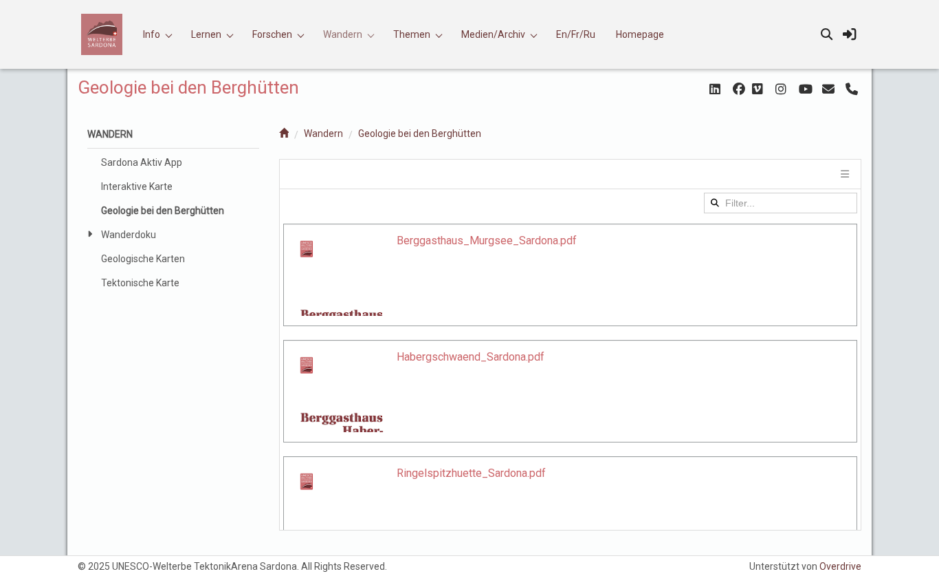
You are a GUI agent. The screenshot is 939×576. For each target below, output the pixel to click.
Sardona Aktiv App (141, 162)
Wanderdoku (128, 234)
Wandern (323, 133)
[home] (284, 133)
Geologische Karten (143, 258)
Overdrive (840, 566)
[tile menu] (843, 174)
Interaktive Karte (137, 186)
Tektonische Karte (140, 282)
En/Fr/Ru (575, 34)
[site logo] (107, 34)
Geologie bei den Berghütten (419, 133)
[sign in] (849, 34)
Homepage (640, 34)
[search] (826, 34)
